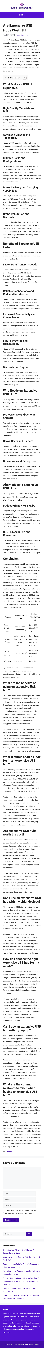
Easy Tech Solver (16, 1344)
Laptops (9, 1151)
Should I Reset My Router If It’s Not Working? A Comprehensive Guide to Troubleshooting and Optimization (21, 1281)
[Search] (29, 1234)
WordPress (35, 1344)
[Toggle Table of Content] (23, 78)
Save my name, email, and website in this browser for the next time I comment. (21, 1212)
